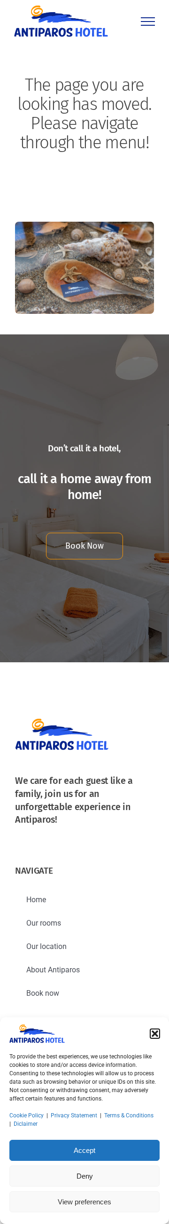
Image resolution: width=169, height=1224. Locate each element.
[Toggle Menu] (147, 21)
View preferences (84, 1202)
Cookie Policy (26, 1115)
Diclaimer (26, 1124)
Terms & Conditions (129, 1115)
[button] (155, 1033)
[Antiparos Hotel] (84, 225)
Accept (84, 1150)
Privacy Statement (74, 1115)
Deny (85, 1176)
